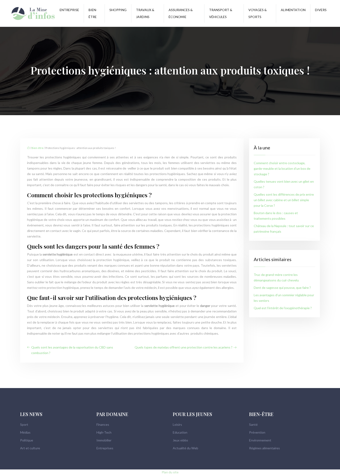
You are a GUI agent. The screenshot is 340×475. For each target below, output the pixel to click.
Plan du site (170, 472)
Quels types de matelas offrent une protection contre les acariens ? (183, 347)
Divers (321, 10)
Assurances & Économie (181, 13)
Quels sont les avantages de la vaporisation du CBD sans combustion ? (72, 350)
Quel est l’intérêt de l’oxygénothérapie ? (283, 308)
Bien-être (93, 13)
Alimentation (293, 10)
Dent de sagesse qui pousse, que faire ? (282, 288)
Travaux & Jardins (145, 13)
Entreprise (69, 10)
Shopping (118, 10)
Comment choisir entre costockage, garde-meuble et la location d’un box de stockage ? (282, 168)
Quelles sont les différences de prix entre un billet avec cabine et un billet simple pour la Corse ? (284, 199)
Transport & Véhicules (220, 13)
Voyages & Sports (257, 13)
